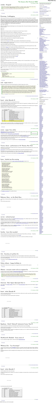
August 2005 (40, 116)
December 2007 (41, 134)
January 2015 (40, 186)
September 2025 (41, 231)
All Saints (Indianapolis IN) (42, 62)
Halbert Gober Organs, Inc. (42, 41)
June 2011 (40, 161)
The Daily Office (41, 31)
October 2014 (40, 184)
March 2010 (40, 151)
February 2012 (41, 166)
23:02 (1, 251)
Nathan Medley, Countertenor (42, 45)
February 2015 (41, 187)
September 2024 (41, 226)
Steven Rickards (41, 48)
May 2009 (40, 145)
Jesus (33, 333)
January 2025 (40, 228)
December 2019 (41, 217)
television (37, 125)
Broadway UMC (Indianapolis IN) (43, 63)
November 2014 (41, 185)
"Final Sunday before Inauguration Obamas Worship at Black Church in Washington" (14, 276)
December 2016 (41, 200)
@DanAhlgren (41, 53)
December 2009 (41, 150)
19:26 (1, 400)
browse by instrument (22, 139)
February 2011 (41, 158)
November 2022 (41, 221)
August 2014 (40, 183)
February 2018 (41, 209)
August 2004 (40, 108)
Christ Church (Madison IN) (42, 65)
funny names (36, 341)
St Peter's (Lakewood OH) (42, 81)
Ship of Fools (41, 33)
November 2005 (41, 118)
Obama (35, 278)
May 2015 (40, 188)
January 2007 (40, 127)
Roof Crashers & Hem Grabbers (43, 47)
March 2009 (40, 144)
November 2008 (41, 141)
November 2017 (41, 207)
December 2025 (41, 232)
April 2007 (40, 129)
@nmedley (40, 56)
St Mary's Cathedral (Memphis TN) (43, 77)
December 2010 (41, 157)
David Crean (2, 131)
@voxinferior (41, 58)
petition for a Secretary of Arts (13, 259)
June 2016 (40, 196)
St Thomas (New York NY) (42, 91)
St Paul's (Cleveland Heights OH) (43, 78)
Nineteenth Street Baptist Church (18, 271)
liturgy (37, 250)
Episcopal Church (34, 213)
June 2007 (40, 130)
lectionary (35, 333)
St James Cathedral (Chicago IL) (43, 76)
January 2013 (40, 172)
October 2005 (40, 117)
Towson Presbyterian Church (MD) (43, 85)
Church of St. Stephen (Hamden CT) (43, 68)
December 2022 (41, 222)
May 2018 (40, 211)
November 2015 (41, 192)
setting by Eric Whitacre (17, 225)
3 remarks (4, 400)
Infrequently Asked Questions (42, 12)
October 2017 (40, 206)
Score (17, 56)
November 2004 (41, 110)
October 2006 (40, 125)
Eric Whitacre (14, 347)
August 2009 (40, 147)
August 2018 (40, 212)
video (34, 222)
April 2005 (40, 113)
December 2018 (41, 214)
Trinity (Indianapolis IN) (42, 86)
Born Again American (22, 284)
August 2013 (40, 176)
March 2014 (40, 180)
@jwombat (40, 55)
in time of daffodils (41, 42)
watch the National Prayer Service (18, 218)
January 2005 (40, 111)
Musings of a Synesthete (42, 44)
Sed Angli (40, 32)
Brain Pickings (41, 30)
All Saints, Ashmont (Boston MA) (43, 61)
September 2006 (41, 124)
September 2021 (41, 219)
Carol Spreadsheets (44, 6)
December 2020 (41, 218)
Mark (37, 333)
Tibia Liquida (44, 9)
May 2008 (40, 137)
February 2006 (41, 120)
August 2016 (40, 197)
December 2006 (41, 126)
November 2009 (41, 149)
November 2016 (41, 199)
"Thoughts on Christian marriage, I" (9, 8)
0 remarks (4, 13)
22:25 (1, 214)
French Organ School (33, 141)
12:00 (1, 142)
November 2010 (41, 156)
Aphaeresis (40, 38)
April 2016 (40, 195)
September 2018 (41, 213)
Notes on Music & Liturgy (42, 46)
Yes (39, 97)
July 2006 (40, 123)
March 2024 (40, 224)
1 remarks (4, 334)
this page (7, 47)
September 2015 (41, 191)
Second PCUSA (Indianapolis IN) (43, 84)
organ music (36, 141)
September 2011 (41, 163)
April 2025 (40, 229)
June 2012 (40, 168)
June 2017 (40, 204)
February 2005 (41, 112)
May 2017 (40, 203)
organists (37, 278)
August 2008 (40, 139)
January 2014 (40, 179)
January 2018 (40, 208)
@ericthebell (40, 54)
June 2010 (40, 153)
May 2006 (40, 122)
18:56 (1, 288)
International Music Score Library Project (6, 132)
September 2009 (41, 148)
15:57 (1, 80)
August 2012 (40, 169)
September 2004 (41, 109)
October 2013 (40, 177)
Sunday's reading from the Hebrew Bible (18, 161)
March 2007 (40, 128)
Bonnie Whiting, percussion (42, 39)
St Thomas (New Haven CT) (42, 83)
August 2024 (40, 225)
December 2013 (41, 178)
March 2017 (40, 202)
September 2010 (41, 155)
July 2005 (40, 115)
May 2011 (40, 160)
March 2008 (40, 136)
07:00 (1, 156)
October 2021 (40, 220)
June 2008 (40, 138)
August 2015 (40, 190)
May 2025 (40, 230)
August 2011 (40, 162)
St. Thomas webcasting (21, 153)
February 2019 (41, 215)
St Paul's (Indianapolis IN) (42, 79)
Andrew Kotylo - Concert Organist (43, 37)
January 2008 (40, 135)
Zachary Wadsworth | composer (43, 50)
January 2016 (40, 193)
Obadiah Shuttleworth (22, 339)
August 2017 (40, 205)
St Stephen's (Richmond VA (42, 82)
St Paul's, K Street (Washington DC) (43, 80)
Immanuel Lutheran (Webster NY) (43, 72)
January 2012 (40, 165)
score (8, 40)
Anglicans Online (41, 28)
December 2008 (41, 142)
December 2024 (41, 227)
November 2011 (41, 164)
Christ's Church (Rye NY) (42, 67)
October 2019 (40, 216)
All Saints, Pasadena (9, 284)
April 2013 (40, 173)
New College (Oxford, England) (43, 90)
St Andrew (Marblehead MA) (42, 73)
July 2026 (40, 233)
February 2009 (41, 143)
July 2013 (40, 175)
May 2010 (40, 152)
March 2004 (40, 105)
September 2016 (41, 198)
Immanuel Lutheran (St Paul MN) (43, 71)
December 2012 (41, 171)
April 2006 (40, 121)
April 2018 (40, 210)
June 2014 (40, 182)
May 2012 (40, 167)
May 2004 (40, 106)
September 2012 (41, 170)
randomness (36, 287)
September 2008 (41, 140)
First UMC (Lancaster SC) (42, 70)
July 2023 (40, 223)
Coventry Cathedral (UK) (42, 69)
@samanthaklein (41, 57)
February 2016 (41, 194)
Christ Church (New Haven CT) (43, 66)
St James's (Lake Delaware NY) (42, 75)
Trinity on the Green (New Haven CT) (43, 87)
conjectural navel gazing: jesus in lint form (44, 40)
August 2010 (40, 154)
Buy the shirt (44, 94)
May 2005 (40, 114)
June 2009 (40, 146)
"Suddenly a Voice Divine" (5, 191)
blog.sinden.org (52, 0)
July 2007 (40, 131)
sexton (48, 15)
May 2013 (40, 174)
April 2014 (40, 181)
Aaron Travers (3, 149)
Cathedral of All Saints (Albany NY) (43, 64)
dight (44, 100)
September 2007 (41, 132)
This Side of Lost (41, 49)
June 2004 (40, 107)
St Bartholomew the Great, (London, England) (44, 74)
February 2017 (41, 201)
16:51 (1, 13)
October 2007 (40, 133)
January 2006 (40, 119)
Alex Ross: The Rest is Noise (42, 29)
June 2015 (40, 189)
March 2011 (40, 159)
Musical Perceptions (41, 43)
